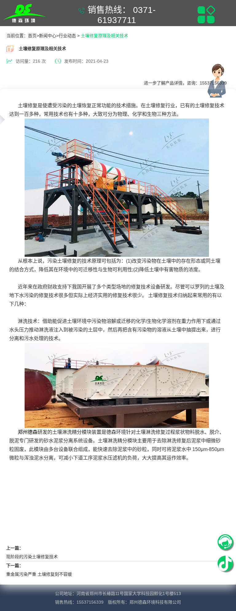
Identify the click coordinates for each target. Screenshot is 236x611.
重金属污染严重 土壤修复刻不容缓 (39, 574)
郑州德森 (27, 432)
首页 (32, 35)
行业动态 (67, 35)
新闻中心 (47, 35)
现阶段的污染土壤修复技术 (32, 556)
